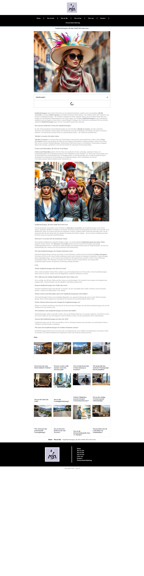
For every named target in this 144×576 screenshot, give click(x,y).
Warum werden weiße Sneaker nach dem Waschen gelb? (61, 367)
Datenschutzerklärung (73, 23)
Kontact (103, 18)
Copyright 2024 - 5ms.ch (72, 468)
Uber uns (91, 18)
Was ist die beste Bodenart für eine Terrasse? (60, 430)
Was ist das (77, 18)
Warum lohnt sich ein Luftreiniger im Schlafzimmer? (100, 430)
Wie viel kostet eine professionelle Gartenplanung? (40, 430)
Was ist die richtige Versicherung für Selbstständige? (99, 399)
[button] (107, 97)
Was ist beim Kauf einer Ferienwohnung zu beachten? (81, 367)
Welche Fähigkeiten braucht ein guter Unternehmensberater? (81, 399)
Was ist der (50, 18)
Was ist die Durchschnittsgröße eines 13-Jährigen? (81, 433)
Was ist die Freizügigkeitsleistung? (61, 400)
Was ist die (64, 18)
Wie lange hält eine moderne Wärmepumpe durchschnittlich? (101, 367)
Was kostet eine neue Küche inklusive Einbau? (42, 367)
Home (39, 18)
